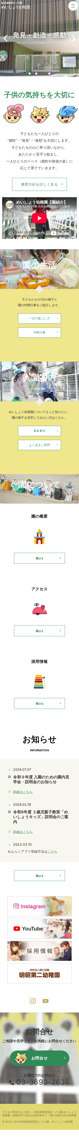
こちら (52, 851)
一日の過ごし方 (39, 318)
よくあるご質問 (39, 445)
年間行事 (39, 332)
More (28, 559)
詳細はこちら (23, 792)
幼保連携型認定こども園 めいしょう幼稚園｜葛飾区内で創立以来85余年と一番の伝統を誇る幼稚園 (39, 1113)
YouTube (46, 1001)
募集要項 (39, 430)
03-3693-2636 (43, 1082)
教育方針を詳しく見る (39, 184)
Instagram (33, 1001)
